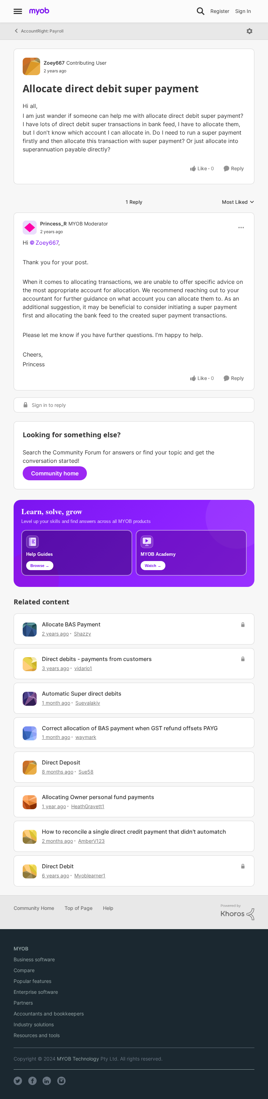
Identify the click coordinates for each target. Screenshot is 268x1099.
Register (219, 11)
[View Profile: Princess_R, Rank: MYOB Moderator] (30, 228)
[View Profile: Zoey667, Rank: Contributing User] (31, 66)
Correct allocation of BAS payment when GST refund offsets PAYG (130, 728)
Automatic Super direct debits (81, 693)
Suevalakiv (87, 703)
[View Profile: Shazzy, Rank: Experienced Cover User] (30, 630)
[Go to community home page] (39, 11)
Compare (24, 970)
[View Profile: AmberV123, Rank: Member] (30, 837)
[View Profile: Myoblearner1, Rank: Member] (30, 871)
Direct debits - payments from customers (97, 658)
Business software (34, 959)
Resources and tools (37, 1035)
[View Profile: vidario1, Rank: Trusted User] (30, 664)
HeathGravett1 (87, 806)
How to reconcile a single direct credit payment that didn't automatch (134, 831)
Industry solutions (34, 1024)
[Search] (200, 11)
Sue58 (86, 772)
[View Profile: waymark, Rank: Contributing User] (30, 733)
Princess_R (53, 224)
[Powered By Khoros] (237, 912)
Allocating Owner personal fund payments (98, 796)
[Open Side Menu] (17, 11)
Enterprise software (36, 992)
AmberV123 (91, 841)
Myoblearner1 (89, 875)
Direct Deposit (61, 762)
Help (108, 908)
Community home (55, 473)
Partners (23, 1003)
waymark (85, 737)
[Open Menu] (249, 31)
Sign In (243, 11)
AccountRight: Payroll (42, 31)
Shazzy (82, 634)
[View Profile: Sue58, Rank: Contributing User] (30, 768)
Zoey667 (54, 63)
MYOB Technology (78, 1059)
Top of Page (78, 908)
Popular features (32, 981)
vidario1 (83, 668)
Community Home (34, 908)
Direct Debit (58, 866)
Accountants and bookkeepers (49, 1014)
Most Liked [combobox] (238, 202)
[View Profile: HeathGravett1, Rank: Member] (30, 802)
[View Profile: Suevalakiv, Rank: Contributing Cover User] (30, 699)
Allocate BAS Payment (71, 624)
